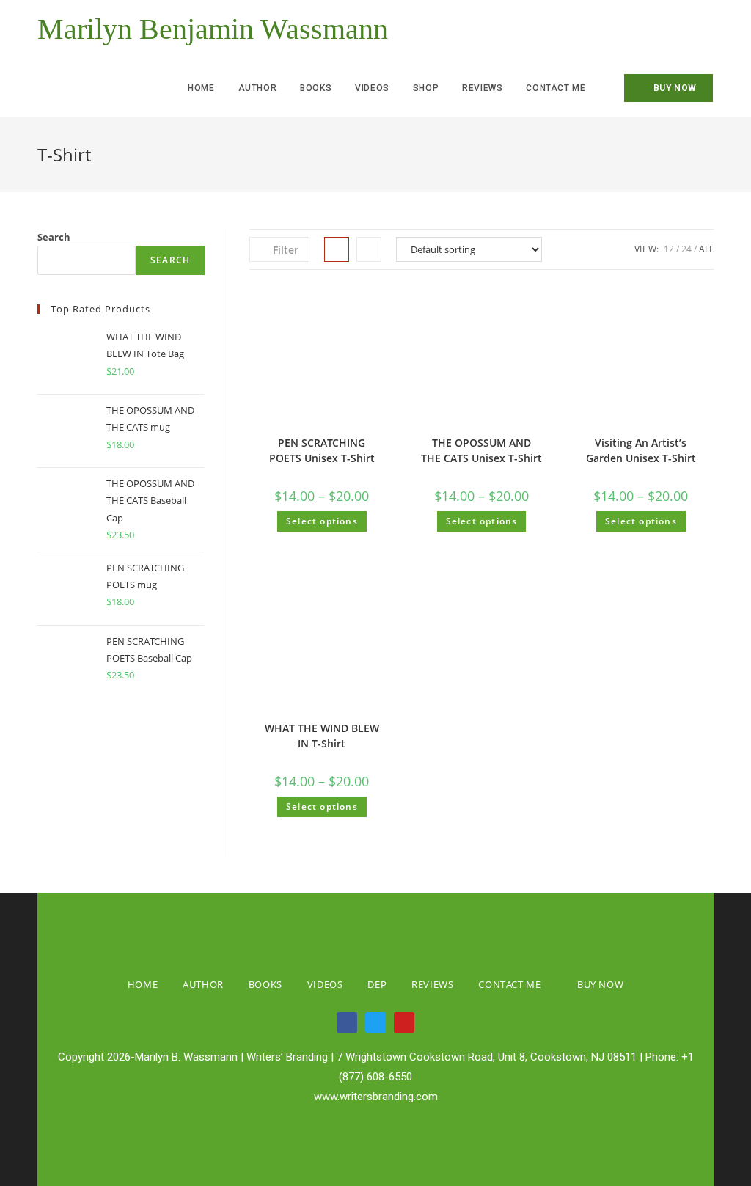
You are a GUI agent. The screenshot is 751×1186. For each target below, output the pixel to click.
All (706, 249)
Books (265, 984)
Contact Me (509, 984)
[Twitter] (375, 1022)
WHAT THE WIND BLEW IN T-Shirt (322, 735)
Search (53, 237)
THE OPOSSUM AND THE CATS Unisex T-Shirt (481, 450)
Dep (377, 984)
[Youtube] (404, 1022)
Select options (322, 521)
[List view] (368, 249)
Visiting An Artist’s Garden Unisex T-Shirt (641, 450)
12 (669, 249)
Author (203, 984)
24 (686, 249)
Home (143, 984)
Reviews (432, 984)
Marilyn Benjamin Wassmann (212, 28)
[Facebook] (347, 1022)
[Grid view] (336, 249)
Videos (325, 984)
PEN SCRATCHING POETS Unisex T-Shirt (322, 450)
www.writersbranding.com (376, 1096)
